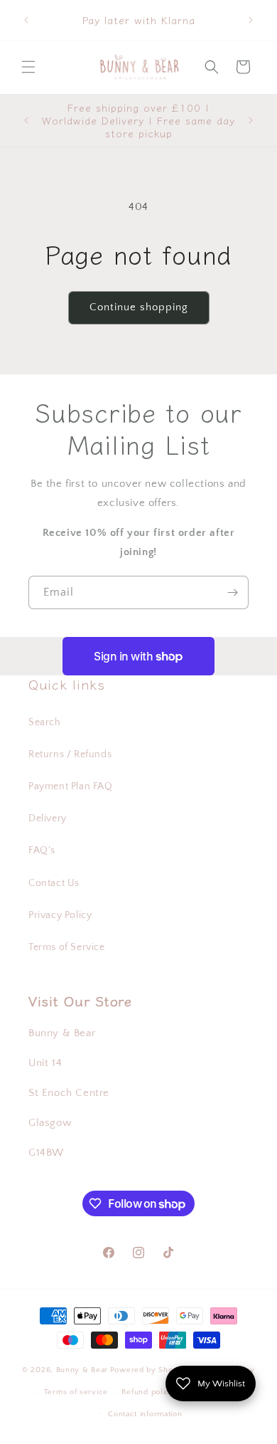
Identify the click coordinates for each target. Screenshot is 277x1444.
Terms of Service (66, 947)
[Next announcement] (250, 20)
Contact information (145, 1414)
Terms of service (76, 1392)
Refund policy (148, 1392)
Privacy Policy (60, 915)
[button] (28, 67)
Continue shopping (138, 307)
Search (44, 722)
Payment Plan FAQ (70, 786)
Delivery (47, 818)
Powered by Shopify (149, 1370)
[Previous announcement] (26, 20)
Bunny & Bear (82, 1370)
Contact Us (54, 883)
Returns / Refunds (70, 754)
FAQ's (41, 850)
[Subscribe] (232, 592)
